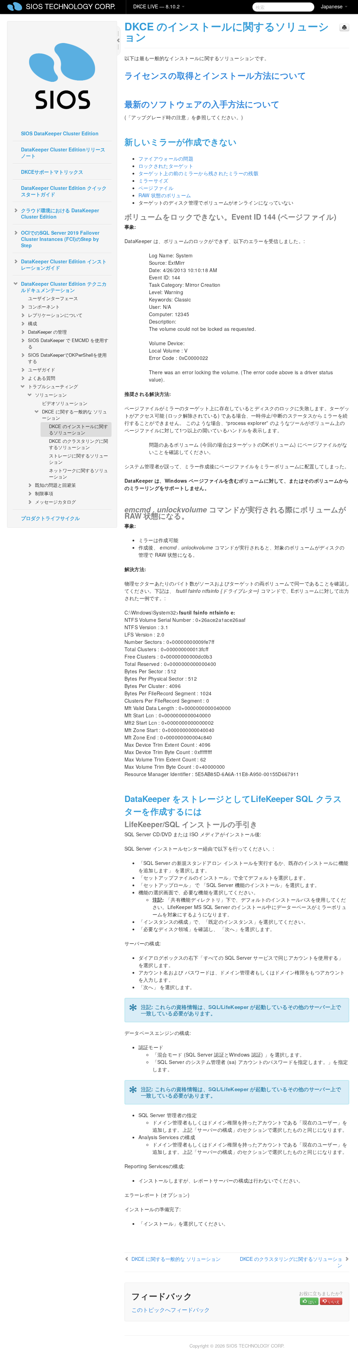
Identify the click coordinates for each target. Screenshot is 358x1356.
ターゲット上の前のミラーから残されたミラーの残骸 (198, 173)
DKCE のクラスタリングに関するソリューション (78, 444)
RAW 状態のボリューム (164, 195)
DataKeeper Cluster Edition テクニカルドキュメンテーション (64, 286)
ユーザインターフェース (53, 298)
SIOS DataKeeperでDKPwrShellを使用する (67, 358)
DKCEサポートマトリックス (52, 171)
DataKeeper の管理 (47, 331)
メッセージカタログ (55, 501)
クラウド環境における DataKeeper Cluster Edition (60, 213)
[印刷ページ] (344, 27)
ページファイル (155, 187)
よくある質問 (41, 378)
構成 (32, 323)
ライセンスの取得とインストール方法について (215, 75)
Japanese (332, 6)
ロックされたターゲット (165, 165)
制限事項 (44, 493)
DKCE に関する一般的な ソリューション (74, 414)
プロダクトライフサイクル (50, 517)
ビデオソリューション (64, 403)
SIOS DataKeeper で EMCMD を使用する (68, 343)
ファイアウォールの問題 (165, 158)
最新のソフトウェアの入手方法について (202, 104)
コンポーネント (44, 306)
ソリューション (51, 394)
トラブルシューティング (53, 386)
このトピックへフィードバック (170, 1310)
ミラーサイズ (153, 180)
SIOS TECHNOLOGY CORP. (71, 6)
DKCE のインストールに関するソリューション (78, 429)
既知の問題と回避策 (55, 485)
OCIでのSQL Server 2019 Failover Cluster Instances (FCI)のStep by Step (60, 239)
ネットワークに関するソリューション (78, 473)
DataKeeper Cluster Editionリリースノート (63, 152)
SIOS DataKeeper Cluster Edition (60, 133)
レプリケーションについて (55, 315)
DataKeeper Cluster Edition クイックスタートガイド (64, 191)
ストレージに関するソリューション (78, 458)
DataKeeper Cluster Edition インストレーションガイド (64, 264)
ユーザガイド (41, 369)
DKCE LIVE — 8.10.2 (157, 6)
